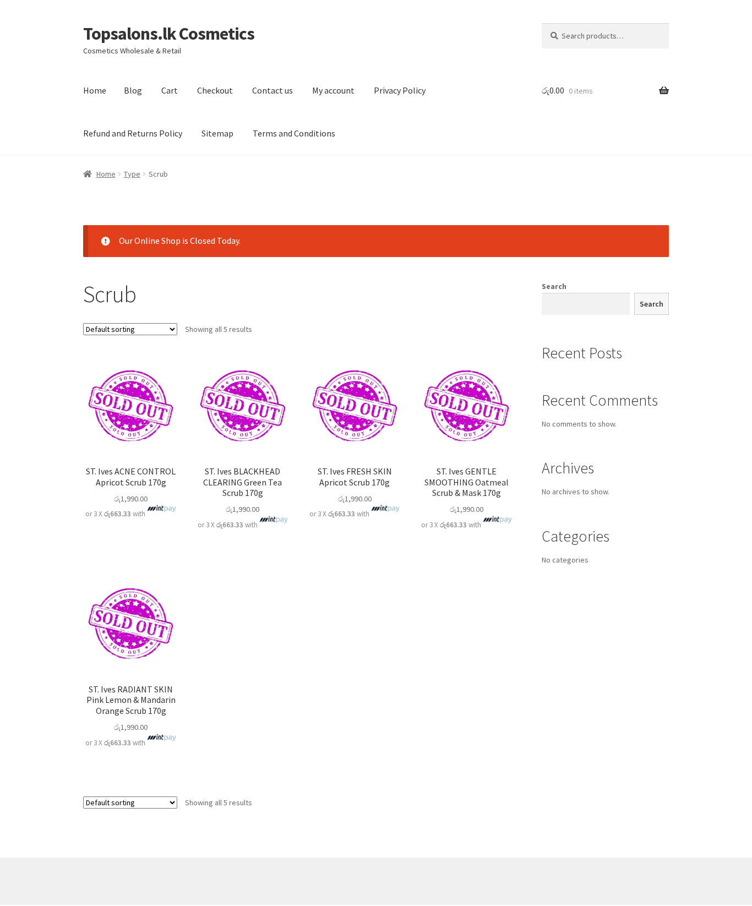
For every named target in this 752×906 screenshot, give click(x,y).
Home (94, 90)
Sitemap (217, 133)
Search (554, 286)
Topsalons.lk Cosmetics (168, 34)
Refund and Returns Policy (132, 133)
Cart (169, 90)
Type (132, 174)
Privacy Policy (400, 90)
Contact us (272, 90)
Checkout (215, 90)
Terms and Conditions (294, 133)
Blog (133, 90)
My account (333, 90)
